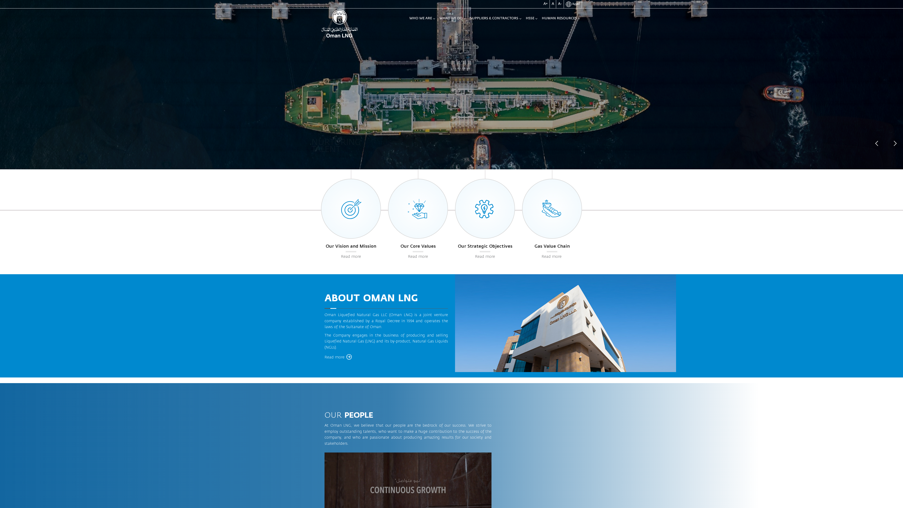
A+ (545, 4)
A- (560, 4)
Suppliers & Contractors (494, 18)
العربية (575, 3)
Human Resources (559, 18)
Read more (351, 256)
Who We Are (420, 18)
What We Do (451, 18)
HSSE (530, 18)
